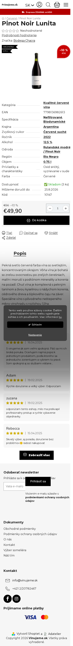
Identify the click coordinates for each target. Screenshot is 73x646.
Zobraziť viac (39, 455)
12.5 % (47, 142)
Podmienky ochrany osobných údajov (30, 534)
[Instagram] (16, 599)
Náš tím (9, 555)
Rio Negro (50, 156)
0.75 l (47, 161)
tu (60, 316)
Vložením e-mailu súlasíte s (47, 497)
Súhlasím (37, 324)
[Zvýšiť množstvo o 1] (66, 207)
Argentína (51, 126)
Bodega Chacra (24, 40)
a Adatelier (51, 633)
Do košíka (39, 220)
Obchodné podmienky (20, 528)
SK (27, 5)
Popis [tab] (20, 253)
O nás (8, 539)
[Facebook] (8, 599)
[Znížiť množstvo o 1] (49, 207)
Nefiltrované (52, 117)
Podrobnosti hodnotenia (19, 35)
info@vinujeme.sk (25, 580)
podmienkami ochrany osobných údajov (47, 499)
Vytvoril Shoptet (28, 633)
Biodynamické (54, 121)
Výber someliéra (15, 550)
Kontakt (9, 545)
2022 (47, 137)
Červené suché (54, 132)
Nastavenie (35, 335)
